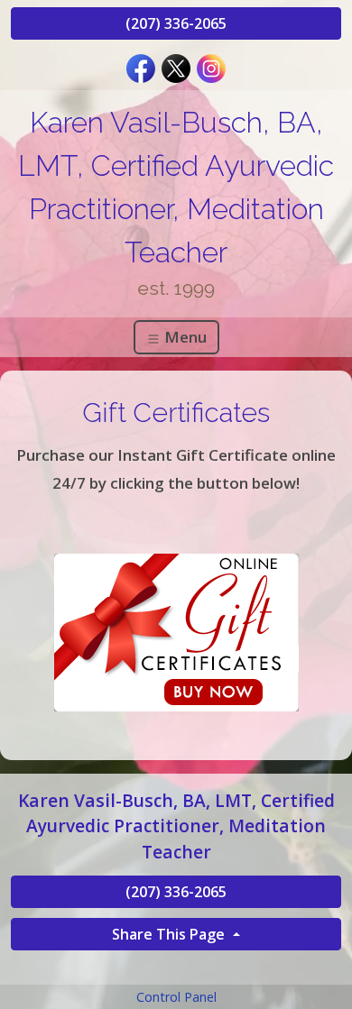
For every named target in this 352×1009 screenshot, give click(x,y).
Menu (184, 336)
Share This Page (170, 934)
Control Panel (176, 996)
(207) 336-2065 (176, 23)
